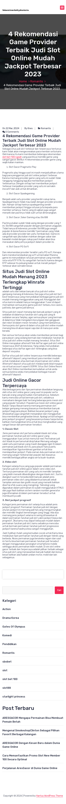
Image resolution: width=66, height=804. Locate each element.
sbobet (7, 661)
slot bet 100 (9, 679)
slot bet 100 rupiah (12, 157)
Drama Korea (10, 617)
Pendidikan (9, 644)
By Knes (29, 128)
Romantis (36, 81)
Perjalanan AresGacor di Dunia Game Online (29, 768)
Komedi (7, 635)
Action (6, 609)
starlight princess (13, 696)
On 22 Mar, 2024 (10, 128)
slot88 (6, 687)
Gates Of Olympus (13, 626)
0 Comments (12, 132)
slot (4, 670)
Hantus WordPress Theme (49, 795)
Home (23, 81)
